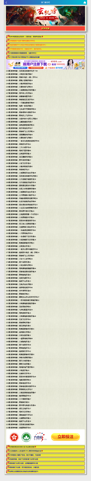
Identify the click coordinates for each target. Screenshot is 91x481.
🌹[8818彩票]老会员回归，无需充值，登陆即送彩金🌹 (25, 37)
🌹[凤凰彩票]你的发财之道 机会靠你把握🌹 (22, 447)
